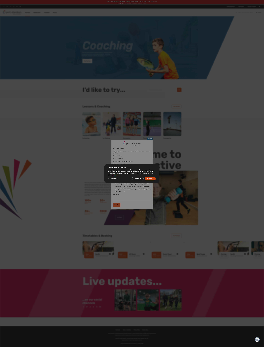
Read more (115, 175)
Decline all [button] (137, 178)
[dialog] (132, 173)
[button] (112, 178)
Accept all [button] (150, 178)
